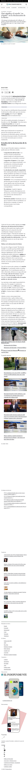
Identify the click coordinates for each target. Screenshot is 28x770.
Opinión (3, 7)
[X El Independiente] (4, 746)
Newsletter (6, 663)
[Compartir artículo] (2, 92)
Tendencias (6, 635)
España (8, 7)
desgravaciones (22, 323)
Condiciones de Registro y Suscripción (12, 762)
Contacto (6, 659)
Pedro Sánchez (7, 648)
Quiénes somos (7, 667)
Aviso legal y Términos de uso (10, 760)
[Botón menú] (1, 4)
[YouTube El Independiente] (4, 750)
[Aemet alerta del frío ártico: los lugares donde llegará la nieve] (14, 340)
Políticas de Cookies (8, 764)
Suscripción (6, 661)
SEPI (5, 642)
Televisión (6, 634)
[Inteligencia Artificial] (14, 697)
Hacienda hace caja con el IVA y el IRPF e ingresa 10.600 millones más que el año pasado (15, 374)
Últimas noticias (10, 0)
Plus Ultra (6, 644)
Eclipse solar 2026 (7, 640)
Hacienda (9, 11)
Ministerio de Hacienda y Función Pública (15, 347)
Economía (14, 7)
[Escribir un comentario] (13, 92)
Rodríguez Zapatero (8, 646)
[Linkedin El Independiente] (4, 754)
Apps (5, 665)
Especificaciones (7, 669)
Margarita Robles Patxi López (18, 0)
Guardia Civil (7, 650)
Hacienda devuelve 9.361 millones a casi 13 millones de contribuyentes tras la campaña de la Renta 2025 (14, 395)
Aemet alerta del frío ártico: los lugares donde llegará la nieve (13, 342)
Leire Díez (6, 652)
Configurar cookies (8, 766)
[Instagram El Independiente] (4, 752)
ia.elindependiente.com (7, 700)
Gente (5, 632)
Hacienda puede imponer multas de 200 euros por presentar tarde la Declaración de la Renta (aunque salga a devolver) (15, 416)
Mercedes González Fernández (10, 654)
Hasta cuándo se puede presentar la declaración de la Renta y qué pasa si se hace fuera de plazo (14, 437)
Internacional (22, 7)
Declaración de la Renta (10, 345)
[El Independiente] (14, 4)
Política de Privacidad (8, 758)
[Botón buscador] (26, 4)
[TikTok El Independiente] (4, 756)
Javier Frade (4, 87)
